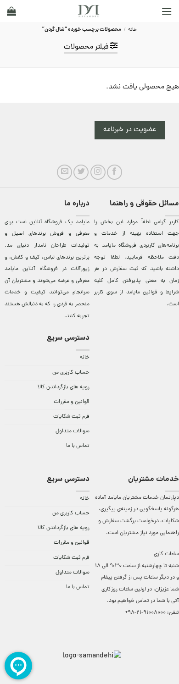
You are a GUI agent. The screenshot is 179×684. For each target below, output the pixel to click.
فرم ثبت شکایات (71, 417)
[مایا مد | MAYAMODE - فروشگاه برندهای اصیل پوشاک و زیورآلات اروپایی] (88, 11)
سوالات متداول (73, 431)
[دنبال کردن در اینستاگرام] (98, 172)
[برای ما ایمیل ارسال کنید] (64, 172)
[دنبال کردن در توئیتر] (81, 172)
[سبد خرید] (11, 11)
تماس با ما (78, 446)
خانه (132, 29)
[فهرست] (166, 11)
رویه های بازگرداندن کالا (64, 387)
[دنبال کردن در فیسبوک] (114, 172)
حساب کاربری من (71, 373)
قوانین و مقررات (72, 402)
